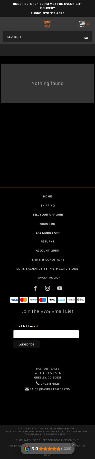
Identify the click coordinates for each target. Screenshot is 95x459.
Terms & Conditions (47, 259)
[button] (47, 404)
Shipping (47, 205)
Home (47, 196)
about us (47, 223)
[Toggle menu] (14, 24)
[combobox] (47, 36)
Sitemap (47, 455)
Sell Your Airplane (47, 214)
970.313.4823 (54, 13)
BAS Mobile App (48, 232)
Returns (48, 241)
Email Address (25, 326)
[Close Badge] (73, 444)
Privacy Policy (47, 277)
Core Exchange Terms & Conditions (47, 268)
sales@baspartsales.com (49, 389)
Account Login (47, 250)
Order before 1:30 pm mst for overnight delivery (47, 5)
